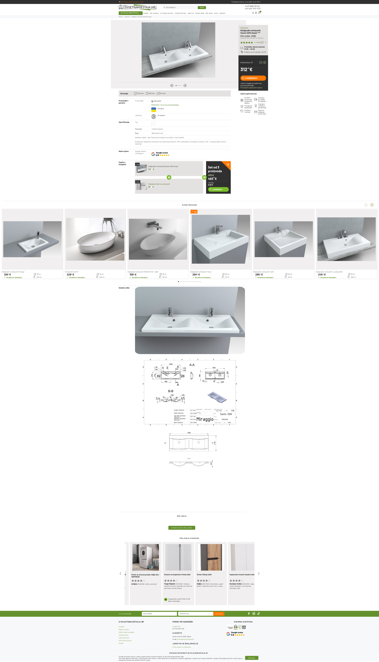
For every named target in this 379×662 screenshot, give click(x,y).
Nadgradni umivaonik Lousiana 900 (329, 272)
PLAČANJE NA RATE (167, 13)
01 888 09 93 (253, 6)
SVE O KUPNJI (154, 13)
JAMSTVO (190, 13)
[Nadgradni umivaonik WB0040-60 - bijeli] (158, 239)
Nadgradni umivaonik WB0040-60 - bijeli (143, 272)
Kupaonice (127, 17)
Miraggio (244, 28)
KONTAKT (223, 13)
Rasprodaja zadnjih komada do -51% (132, 2)
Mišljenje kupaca (124, 629)
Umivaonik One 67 (71, 272)
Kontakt (121, 643)
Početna (121, 17)
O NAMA (145, 13)
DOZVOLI (251, 658)
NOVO (216, 13)
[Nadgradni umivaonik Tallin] (284, 239)
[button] (171, 85)
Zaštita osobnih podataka (126, 632)
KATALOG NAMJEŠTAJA (130, 13)
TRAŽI (202, 8)
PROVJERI (218, 614)
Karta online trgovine (125, 641)
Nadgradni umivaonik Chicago (13, 272)
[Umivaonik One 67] (95, 239)
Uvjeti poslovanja (124, 638)
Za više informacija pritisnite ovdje (173, 657)
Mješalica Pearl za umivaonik (159, 184)
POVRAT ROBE (199, 13)
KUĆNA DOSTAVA (180, 13)
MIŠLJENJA (209, 13)
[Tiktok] (258, 613)
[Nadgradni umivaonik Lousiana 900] (346, 239)
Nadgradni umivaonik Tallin (263, 272)
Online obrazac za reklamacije (182, 647)
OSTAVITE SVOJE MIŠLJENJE (181, 528)
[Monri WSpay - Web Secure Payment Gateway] (232, 627)
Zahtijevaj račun (123, 635)
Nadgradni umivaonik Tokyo (200, 272)
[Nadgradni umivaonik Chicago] (32, 239)
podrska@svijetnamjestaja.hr (185, 639)
